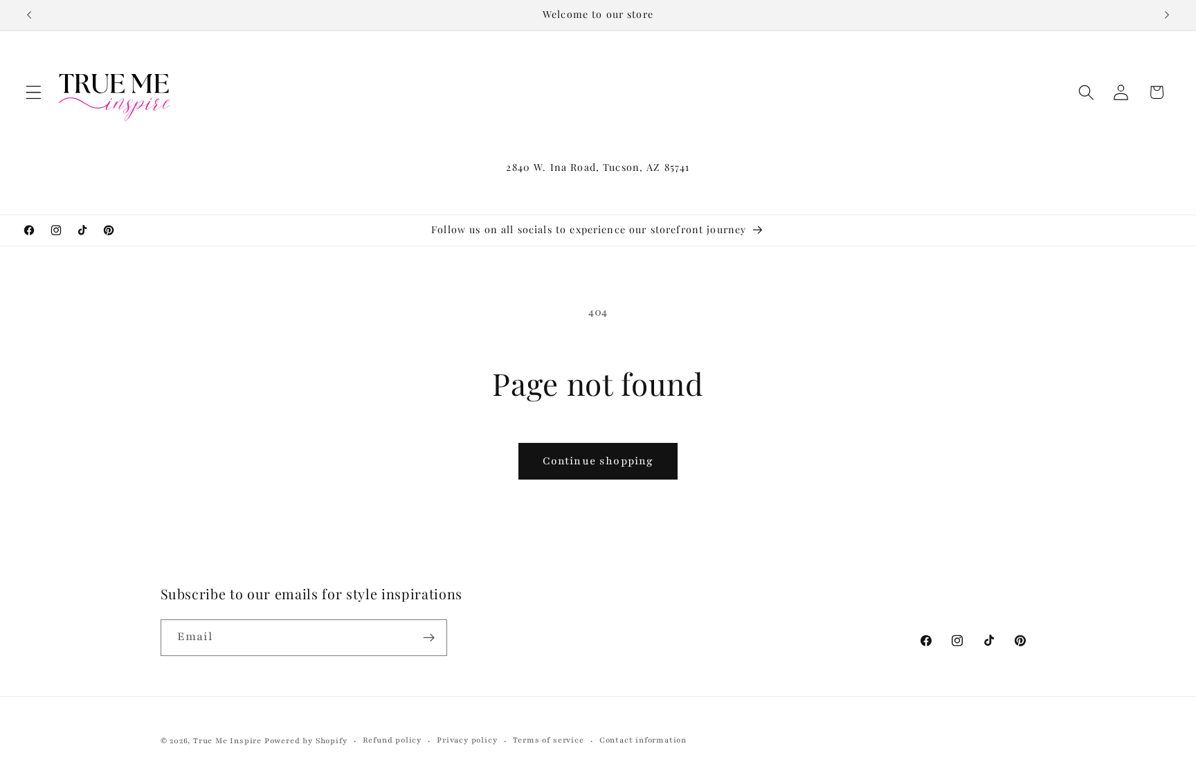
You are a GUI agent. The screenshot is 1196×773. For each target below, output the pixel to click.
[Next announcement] (1167, 15)
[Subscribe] (428, 638)
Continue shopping (598, 461)
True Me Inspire (227, 741)
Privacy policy (467, 740)
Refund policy (392, 740)
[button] (33, 92)
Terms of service (548, 740)
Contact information (643, 740)
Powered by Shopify (305, 741)
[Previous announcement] (29, 15)
